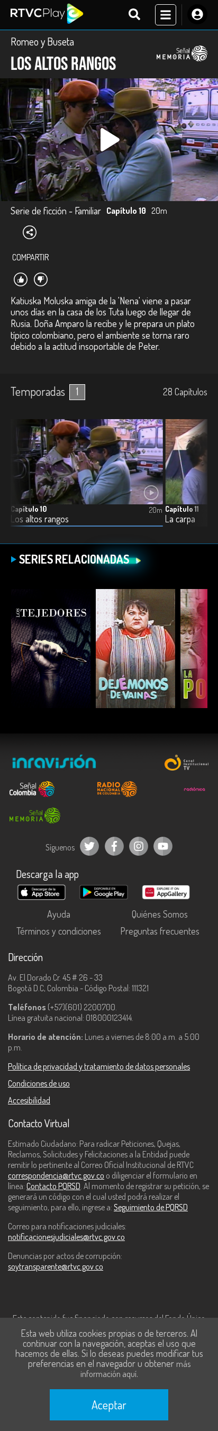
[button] (194, 480)
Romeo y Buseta (42, 41)
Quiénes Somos (160, 914)
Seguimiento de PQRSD (151, 1207)
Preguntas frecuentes (159, 931)
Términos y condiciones (58, 931)
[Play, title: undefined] (109, 139)
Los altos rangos (40, 518)
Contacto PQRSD (53, 1186)
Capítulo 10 (29, 508)
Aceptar (109, 1404)
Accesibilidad (29, 1100)
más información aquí (135, 1368)
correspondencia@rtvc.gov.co (56, 1175)
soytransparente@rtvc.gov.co (55, 1266)
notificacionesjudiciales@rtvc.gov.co (66, 1236)
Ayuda (58, 914)
